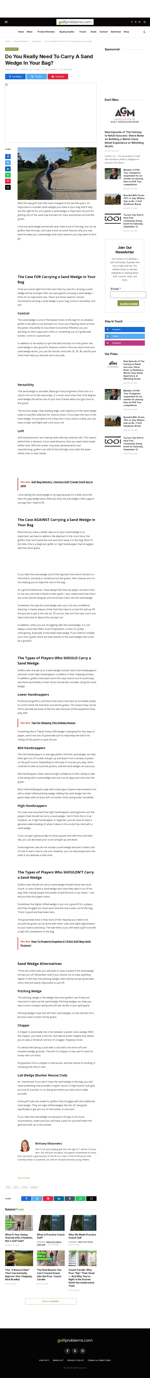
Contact (103, 32)
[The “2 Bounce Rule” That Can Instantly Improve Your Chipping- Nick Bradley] (19, 1258)
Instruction (11, 49)
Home (21, 32)
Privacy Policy (75, 1360)
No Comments (51, 69)
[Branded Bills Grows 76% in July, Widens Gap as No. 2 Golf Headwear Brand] (113, 199)
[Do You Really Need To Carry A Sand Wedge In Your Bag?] (51, 113)
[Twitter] (8, 162)
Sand (24, 1187)
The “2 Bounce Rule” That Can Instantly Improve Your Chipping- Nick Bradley (19, 1274)
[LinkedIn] (8, 168)
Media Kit (58, 1360)
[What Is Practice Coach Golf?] (51, 1223)
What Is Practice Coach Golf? (51, 1236)
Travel (82, 32)
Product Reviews (46, 32)
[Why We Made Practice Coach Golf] (83, 1223)
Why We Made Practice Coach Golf (82, 1236)
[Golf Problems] (74, 22)
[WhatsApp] (8, 175)
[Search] (144, 22)
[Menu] (6, 21)
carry (16, 1187)
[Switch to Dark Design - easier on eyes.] (144, 32)
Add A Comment (50, 1301)
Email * (116, 288)
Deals (94, 32)
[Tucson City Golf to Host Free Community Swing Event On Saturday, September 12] (113, 218)
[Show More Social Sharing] (72, 76)
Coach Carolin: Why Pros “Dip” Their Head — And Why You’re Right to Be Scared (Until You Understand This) (81, 1277)
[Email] (8, 187)
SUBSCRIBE (129, 304)
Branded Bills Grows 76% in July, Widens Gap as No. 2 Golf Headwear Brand (134, 199)
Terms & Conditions (99, 1360)
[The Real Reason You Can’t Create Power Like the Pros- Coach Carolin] (51, 1258)
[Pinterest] (8, 181)
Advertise (116, 32)
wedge (34, 1187)
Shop (126, 32)
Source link (24, 1178)
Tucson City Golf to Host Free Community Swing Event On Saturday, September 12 (133, 221)
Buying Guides (66, 32)
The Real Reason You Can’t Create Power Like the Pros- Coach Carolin (49, 1274)
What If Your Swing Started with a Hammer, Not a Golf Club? (19, 1237)
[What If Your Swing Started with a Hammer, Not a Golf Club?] (19, 1223)
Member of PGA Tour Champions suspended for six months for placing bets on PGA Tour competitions (133, 177)
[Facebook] (8, 156)
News (30, 32)
